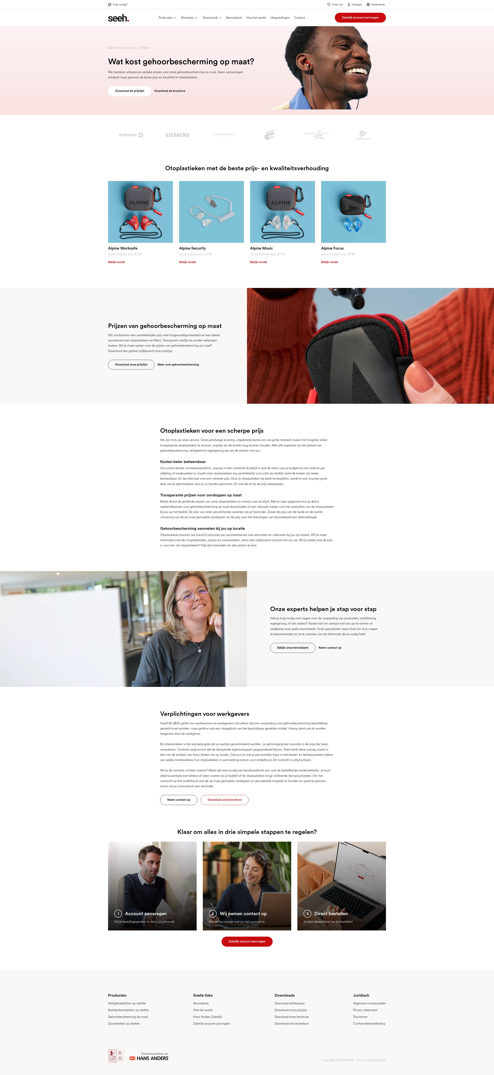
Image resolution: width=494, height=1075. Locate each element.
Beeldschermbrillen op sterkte (128, 1010)
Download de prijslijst (129, 91)
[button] (376, 4)
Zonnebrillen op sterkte (124, 1023)
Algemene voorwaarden (369, 1003)
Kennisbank (234, 17)
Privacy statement (365, 1010)
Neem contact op (330, 647)
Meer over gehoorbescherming (178, 364)
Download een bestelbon (292, 1023)
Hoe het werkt (256, 17)
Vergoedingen (280, 17)
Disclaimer (360, 1017)
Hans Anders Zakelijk (207, 1017)
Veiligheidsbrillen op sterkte (127, 1003)
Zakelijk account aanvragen (360, 17)
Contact (299, 17)
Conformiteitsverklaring (369, 1023)
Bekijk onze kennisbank (292, 647)
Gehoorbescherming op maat (128, 1017)
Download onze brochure (225, 800)
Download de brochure (169, 91)
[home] (118, 18)
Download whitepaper (290, 1003)
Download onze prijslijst (131, 364)
